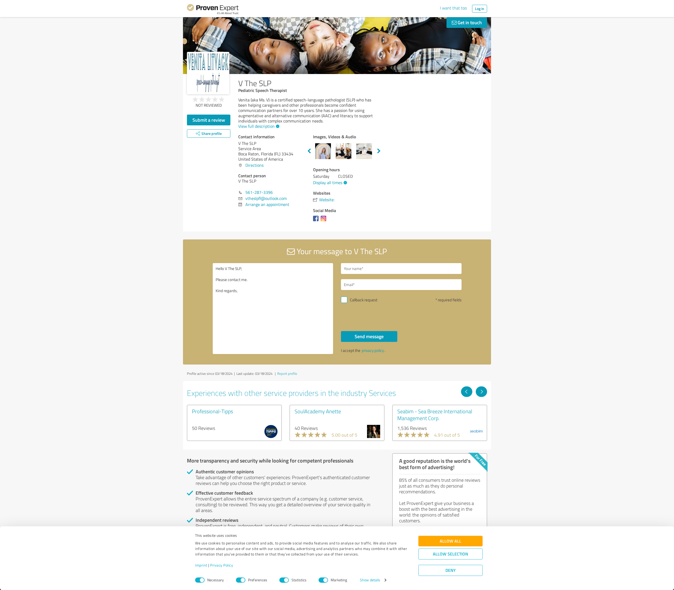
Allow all (450, 541)
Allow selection (450, 554)
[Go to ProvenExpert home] (213, 10)
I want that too (453, 8)
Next (378, 151)
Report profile (287, 373)
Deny (450, 570)
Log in (479, 8)
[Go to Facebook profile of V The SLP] (317, 221)
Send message (369, 336)
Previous (309, 151)
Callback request (363, 300)
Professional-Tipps (212, 411)
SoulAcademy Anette (318, 411)
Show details (370, 580)
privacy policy (373, 350)
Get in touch (469, 22)
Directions (254, 165)
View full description (256, 126)
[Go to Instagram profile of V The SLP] (324, 221)
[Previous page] (466, 391)
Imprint (201, 565)
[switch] (240, 580)
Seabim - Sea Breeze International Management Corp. (434, 414)
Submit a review (208, 119)
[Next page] (481, 391)
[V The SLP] (208, 73)
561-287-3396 (259, 192)
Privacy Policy (221, 565)
